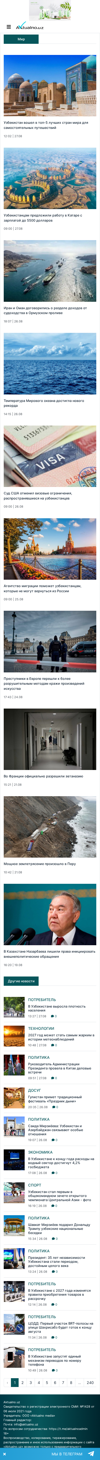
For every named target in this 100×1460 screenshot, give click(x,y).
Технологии (41, 1028)
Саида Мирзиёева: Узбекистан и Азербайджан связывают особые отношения (55, 1130)
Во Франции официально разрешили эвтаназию (43, 776)
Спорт (34, 1185)
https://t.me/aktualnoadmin (68, 1429)
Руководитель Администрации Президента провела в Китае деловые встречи (59, 1068)
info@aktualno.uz (26, 1424)
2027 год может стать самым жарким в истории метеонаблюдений (61, 1037)
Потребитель (42, 999)
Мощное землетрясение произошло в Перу (40, 864)
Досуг (34, 1090)
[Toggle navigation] (9, 27)
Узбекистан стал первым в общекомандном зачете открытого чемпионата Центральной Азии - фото (59, 1196)
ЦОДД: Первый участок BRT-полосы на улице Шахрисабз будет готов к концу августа (60, 1327)
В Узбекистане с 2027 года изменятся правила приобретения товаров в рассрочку (59, 1294)
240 (90, 1382)
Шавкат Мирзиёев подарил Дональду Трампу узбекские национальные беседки (59, 1229)
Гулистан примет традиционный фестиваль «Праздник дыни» (55, 1099)
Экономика (40, 1152)
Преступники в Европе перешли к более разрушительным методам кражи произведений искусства (44, 683)
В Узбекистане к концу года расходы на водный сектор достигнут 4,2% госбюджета (61, 1163)
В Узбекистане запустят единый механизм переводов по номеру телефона (54, 1360)
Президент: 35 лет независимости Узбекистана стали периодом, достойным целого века (56, 1262)
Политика (39, 1057)
